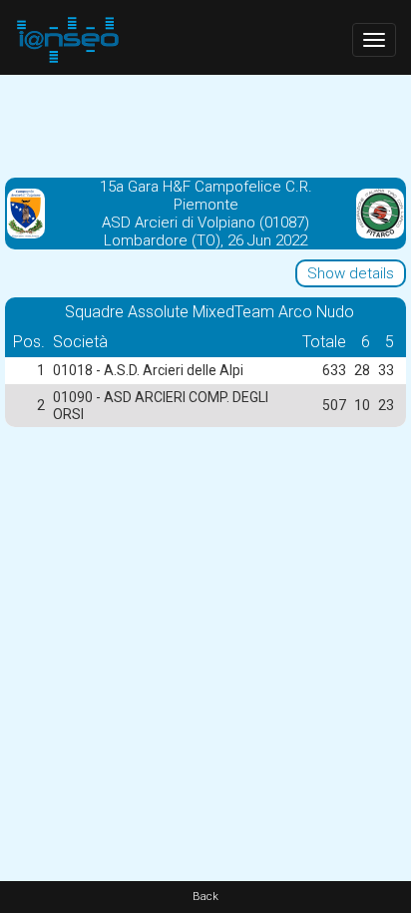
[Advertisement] (205, 125)
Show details (350, 273)
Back (205, 896)
